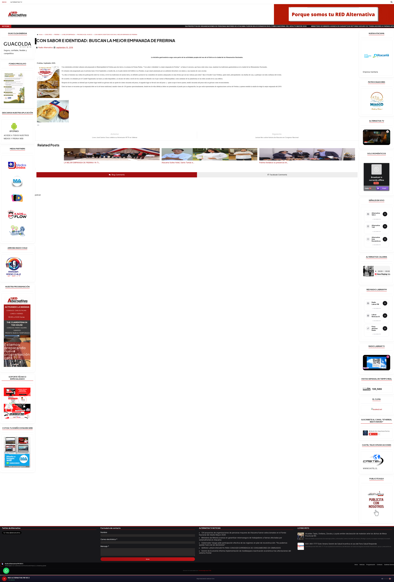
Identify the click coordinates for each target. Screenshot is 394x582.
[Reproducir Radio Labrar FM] (385, 303)
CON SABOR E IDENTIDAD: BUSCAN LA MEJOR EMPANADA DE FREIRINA (115, 34)
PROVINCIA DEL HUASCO (85, 34)
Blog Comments (118, 175)
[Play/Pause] (4, 578)
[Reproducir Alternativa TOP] (385, 226)
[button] (38, 125)
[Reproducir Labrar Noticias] (385, 315)
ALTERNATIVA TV (16, 2)
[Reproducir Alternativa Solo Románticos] (385, 239)
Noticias (362, 564)
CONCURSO (48, 34)
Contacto (379, 564)
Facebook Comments (278, 175)
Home (41, 34)
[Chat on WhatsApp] (6, 571)
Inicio (356, 564)
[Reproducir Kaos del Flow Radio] (385, 328)
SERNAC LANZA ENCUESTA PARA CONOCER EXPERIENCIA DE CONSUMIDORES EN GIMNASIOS (241, 548)
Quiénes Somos (389, 564)
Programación (370, 564)
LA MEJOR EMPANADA (68, 34)
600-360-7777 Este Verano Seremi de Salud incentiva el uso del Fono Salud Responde (341, 544)
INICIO (4, 2)
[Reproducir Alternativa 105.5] (385, 214)
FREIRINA (57, 34)
